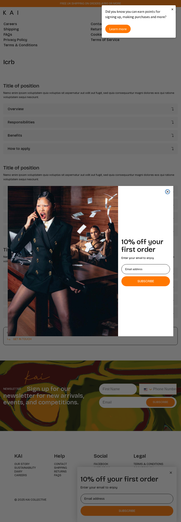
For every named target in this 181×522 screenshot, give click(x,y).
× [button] (172, 9)
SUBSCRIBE (146, 281)
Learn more (118, 29)
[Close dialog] (167, 191)
